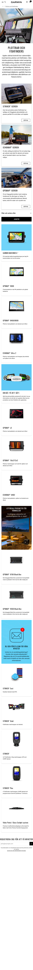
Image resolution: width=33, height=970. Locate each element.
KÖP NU (26, 120)
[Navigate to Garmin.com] (16, 2)
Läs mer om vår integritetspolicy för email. (16, 850)
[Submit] (31, 843)
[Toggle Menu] (1, 1)
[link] (16, 25)
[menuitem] (5, 2)
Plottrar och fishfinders (11, 6)
